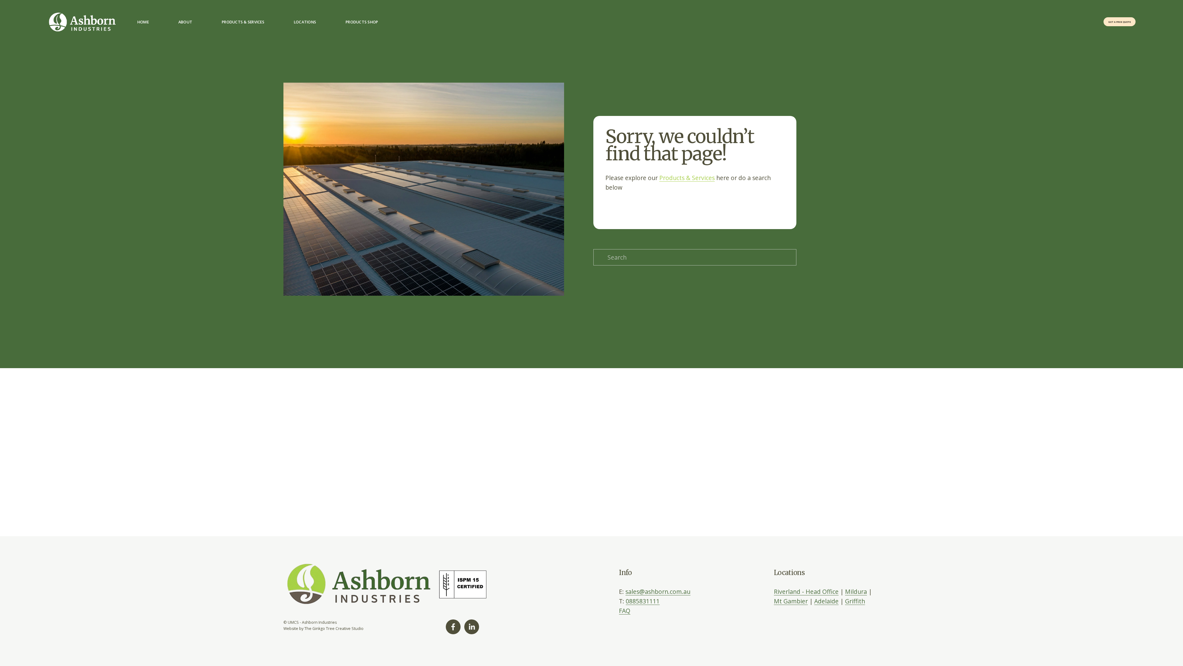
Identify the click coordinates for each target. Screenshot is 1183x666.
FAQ (624, 610)
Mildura (856, 591)
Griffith (855, 601)
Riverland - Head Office (806, 591)
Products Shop (362, 22)
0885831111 (643, 601)
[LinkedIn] (471, 626)
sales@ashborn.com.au (657, 591)
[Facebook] (453, 626)
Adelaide (826, 601)
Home (143, 22)
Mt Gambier (791, 601)
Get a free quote (1119, 21)
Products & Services (687, 178)
